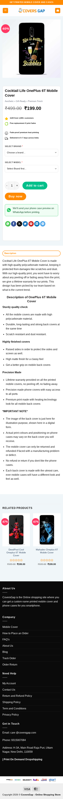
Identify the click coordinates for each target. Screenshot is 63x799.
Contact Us (8, 689)
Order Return (9, 664)
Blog (5, 652)
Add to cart (34, 185)
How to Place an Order (15, 633)
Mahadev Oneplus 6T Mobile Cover (47, 551)
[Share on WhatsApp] (7, 224)
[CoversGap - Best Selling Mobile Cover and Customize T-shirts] (31, 10)
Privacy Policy (10, 714)
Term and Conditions (14, 708)
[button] (5, 10)
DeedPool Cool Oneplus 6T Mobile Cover (16, 552)
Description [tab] (10, 253)
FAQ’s (6, 639)
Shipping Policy (11, 702)
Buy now (15, 196)
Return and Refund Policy (17, 695)
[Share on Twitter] (25, 224)
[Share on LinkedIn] (37, 224)
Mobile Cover (10, 627)
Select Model (13, 162)
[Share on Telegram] (42, 224)
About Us (7, 645)
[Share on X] (19, 224)
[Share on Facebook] (13, 224)
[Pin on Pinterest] (31, 224)
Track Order (9, 658)
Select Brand (14, 146)
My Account (9, 683)
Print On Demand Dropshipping (23, 759)
